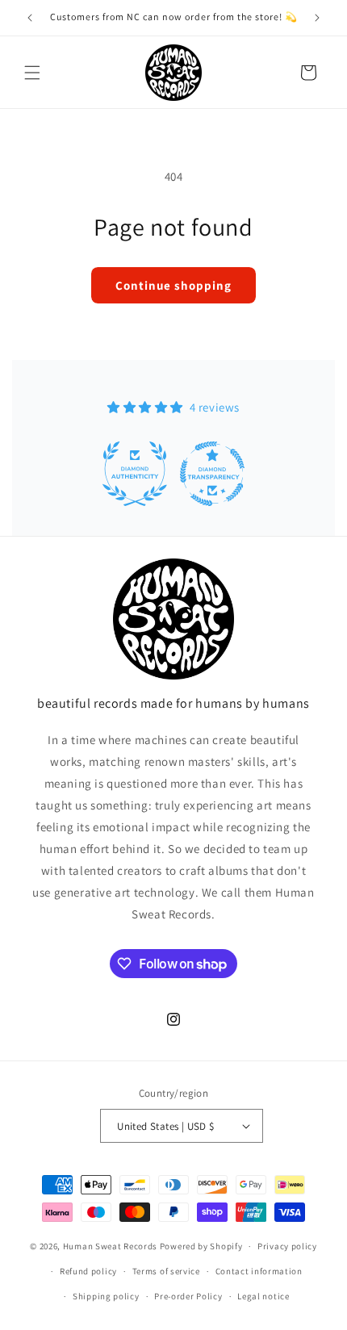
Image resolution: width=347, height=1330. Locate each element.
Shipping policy (106, 1296)
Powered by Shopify (201, 1246)
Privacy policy (287, 1246)
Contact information (259, 1271)
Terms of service (166, 1271)
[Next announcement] (317, 18)
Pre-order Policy (188, 1296)
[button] (32, 72)
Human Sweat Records (110, 1246)
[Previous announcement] (30, 18)
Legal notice (263, 1296)
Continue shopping (173, 285)
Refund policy (88, 1271)
